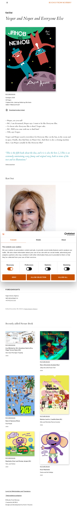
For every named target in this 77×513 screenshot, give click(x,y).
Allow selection (38, 277)
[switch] (29, 269)
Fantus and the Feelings (46, 472)
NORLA (15, 502)
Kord (24, 505)
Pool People (9, 423)
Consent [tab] (13, 240)
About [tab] (63, 240)
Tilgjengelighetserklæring (14, 495)
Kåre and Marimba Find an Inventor (50, 422)
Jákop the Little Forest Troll (47, 367)
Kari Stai (9, 12)
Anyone (29, 505)
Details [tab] (38, 240)
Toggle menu (7, 2)
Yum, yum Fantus (10, 464)
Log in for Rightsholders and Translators (18, 491)
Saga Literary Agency (30, 309)
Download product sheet (17, 110)
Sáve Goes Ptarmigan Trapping (14, 352)
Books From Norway (60, 2)
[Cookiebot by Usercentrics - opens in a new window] (66, 234)
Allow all (62, 277)
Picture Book (10, 94)
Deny (14, 277)
